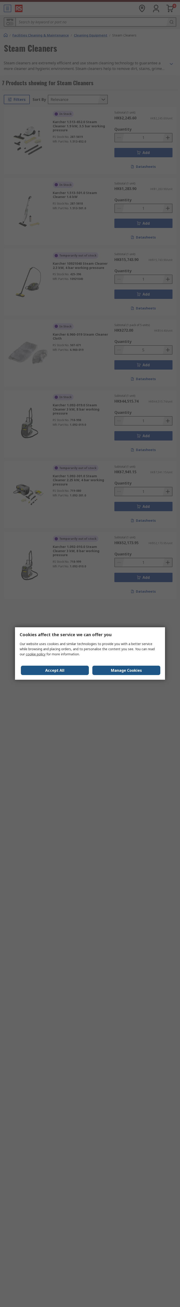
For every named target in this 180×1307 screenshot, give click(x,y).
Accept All (54, 670)
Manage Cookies (126, 670)
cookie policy (35, 654)
